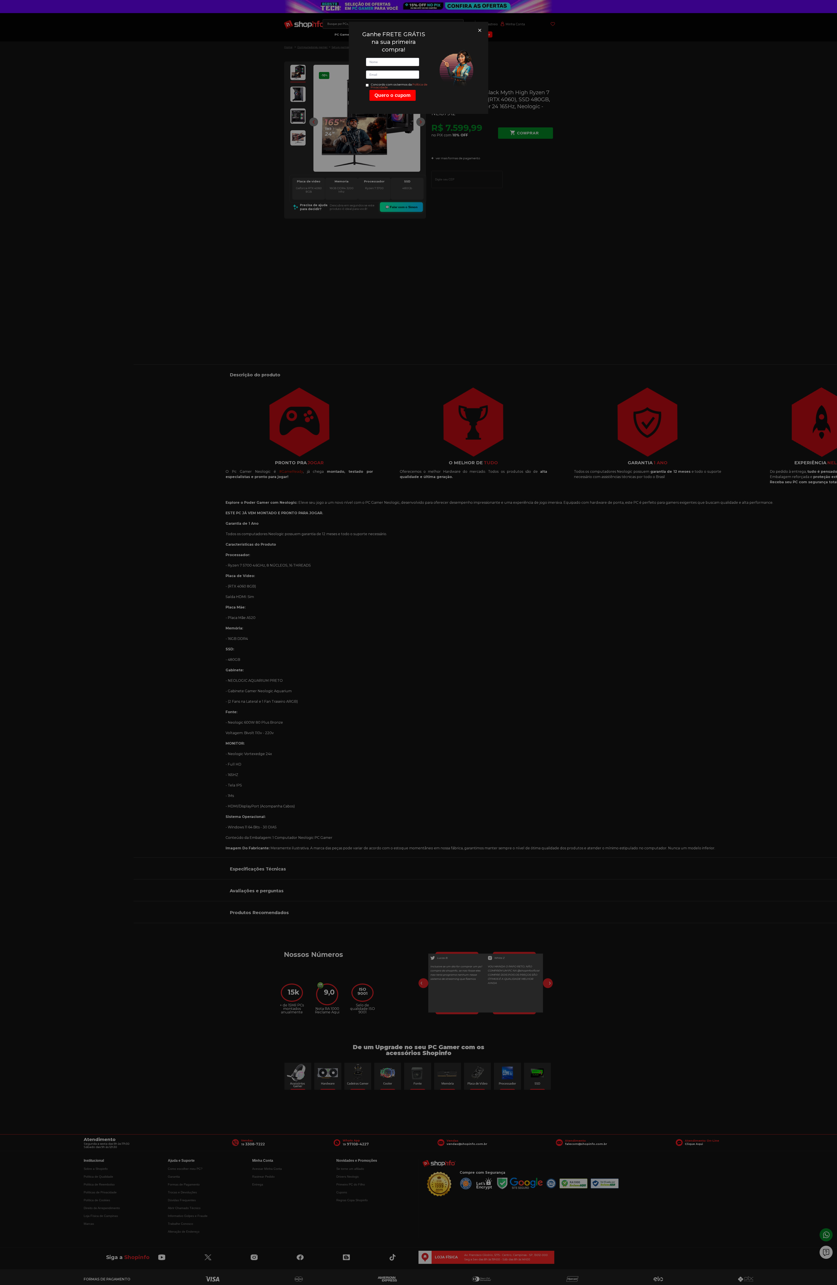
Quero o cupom (392, 95)
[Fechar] (479, 30)
